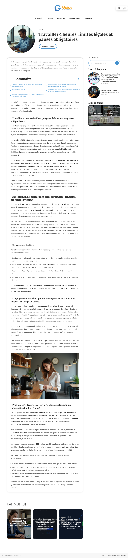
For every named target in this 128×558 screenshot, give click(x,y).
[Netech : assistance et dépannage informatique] (94, 92)
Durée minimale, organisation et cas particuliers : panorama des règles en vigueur (62, 85)
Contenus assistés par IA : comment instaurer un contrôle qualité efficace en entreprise (71, 523)
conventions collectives (64, 102)
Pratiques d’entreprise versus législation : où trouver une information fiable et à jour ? (28, 95)
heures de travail (20, 62)
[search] (119, 8)
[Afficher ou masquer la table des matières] (55, 79)
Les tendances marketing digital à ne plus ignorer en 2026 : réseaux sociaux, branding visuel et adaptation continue (110, 77)
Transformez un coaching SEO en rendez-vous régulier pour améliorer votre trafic (19, 523)
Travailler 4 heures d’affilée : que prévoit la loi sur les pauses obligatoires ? (27, 85)
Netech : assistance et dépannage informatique (110, 91)
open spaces (51, 65)
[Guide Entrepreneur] (64, 8)
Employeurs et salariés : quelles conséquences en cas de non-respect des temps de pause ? (64, 90)
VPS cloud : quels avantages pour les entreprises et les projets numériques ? (45, 523)
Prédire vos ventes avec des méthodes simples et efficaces (104, 115)
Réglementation (48, 46)
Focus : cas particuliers (18, 89)
